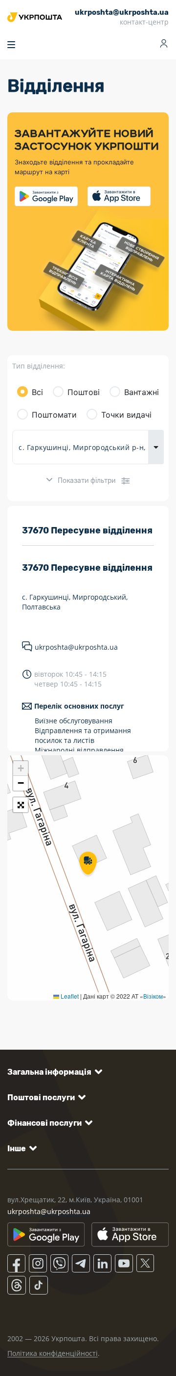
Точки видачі (126, 415)
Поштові (83, 392)
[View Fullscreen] (20, 804)
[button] (88, 864)
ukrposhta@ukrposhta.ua (76, 647)
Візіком (153, 996)
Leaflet (69, 996)
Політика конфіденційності (52, 1353)
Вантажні (141, 392)
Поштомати (54, 415)
